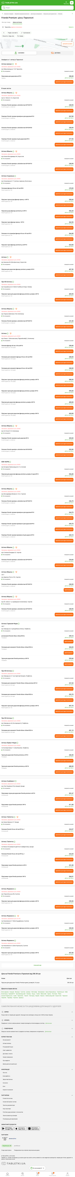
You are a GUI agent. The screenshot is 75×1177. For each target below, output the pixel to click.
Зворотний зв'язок (8, 1079)
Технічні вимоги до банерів (10, 1115)
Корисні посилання (8, 1089)
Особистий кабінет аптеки (9, 1101)
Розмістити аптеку (8, 1098)
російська (17, 1145)
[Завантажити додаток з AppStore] (20, 1128)
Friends (60, 14)
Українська (5, 1145)
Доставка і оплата (7, 1053)
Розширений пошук (8, 1047)
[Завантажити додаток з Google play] (7, 1128)
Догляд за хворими (36, 14)
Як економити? (7, 1040)
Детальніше (48, 1023)
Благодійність (6, 1076)
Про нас (5, 1072)
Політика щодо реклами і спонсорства (13, 1112)
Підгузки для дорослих (50, 14)
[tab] (17, 22)
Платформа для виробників (10, 1119)
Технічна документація (9, 1105)
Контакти (5, 1083)
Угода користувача (6, 1150)
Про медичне (6, 1060)
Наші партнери (7, 1108)
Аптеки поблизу (7, 1043)
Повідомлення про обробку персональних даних (27, 1150)
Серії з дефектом (7, 1050)
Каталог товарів (8, 14)
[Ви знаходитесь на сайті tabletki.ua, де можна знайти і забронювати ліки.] (9, 2)
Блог (4, 1086)
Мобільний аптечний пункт (10, 1064)
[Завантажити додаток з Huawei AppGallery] (34, 1128)
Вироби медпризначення (22, 14)
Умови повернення (8, 1057)
